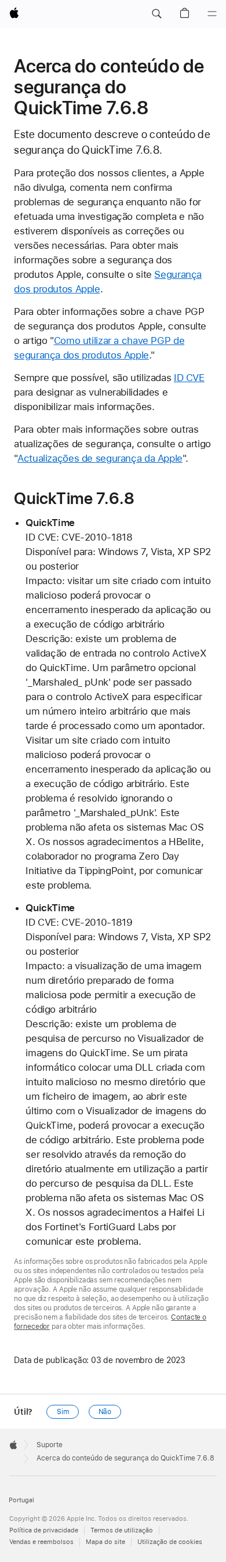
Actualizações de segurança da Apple (100, 458)
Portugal (21, 1500)
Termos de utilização (121, 1530)
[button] (156, 14)
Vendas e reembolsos (41, 1542)
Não (105, 1412)
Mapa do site (105, 1542)
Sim (63, 1412)
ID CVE (189, 377)
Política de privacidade (43, 1530)
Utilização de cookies (169, 1542)
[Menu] (212, 14)
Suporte (50, 1445)
